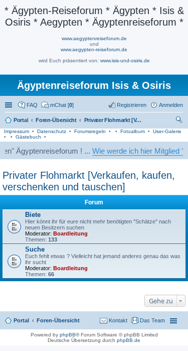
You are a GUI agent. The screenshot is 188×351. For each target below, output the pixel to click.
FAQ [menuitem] (32, 105)
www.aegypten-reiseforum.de (94, 49)
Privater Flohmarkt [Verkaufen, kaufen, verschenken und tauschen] (89, 181)
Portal (21, 120)
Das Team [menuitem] (152, 320)
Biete (33, 214)
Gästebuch (28, 137)
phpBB (68, 334)
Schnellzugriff (9, 105)
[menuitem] (57, 105)
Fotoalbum (132, 131)
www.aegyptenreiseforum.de (94, 38)
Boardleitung (70, 233)
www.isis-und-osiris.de (125, 60)
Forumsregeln (90, 131)
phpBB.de (128, 340)
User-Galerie (167, 131)
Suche (35, 249)
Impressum (16, 131)
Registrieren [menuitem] (131, 105)
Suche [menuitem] (180, 121)
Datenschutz (51, 131)
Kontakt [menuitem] (118, 320)
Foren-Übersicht (58, 320)
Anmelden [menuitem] (171, 105)
